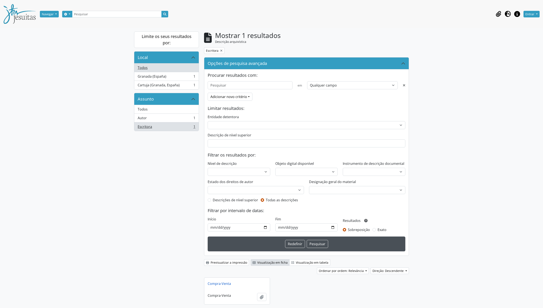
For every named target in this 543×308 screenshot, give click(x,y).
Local (143, 57)
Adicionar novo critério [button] (228, 96)
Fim (278, 219)
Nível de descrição (222, 163)
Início (212, 219)
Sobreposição (359, 229)
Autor (166, 119)
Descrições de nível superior (235, 200)
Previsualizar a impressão (228, 262)
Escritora (166, 127)
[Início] (21, 14)
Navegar (48, 14)
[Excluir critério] (404, 85)
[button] (498, 14)
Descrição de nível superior (229, 135)
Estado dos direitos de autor (230, 181)
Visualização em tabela (311, 262)
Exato (382, 229)
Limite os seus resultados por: (167, 40)
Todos (143, 67)
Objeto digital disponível (294, 163)
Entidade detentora (223, 117)
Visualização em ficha (272, 262)
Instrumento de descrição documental (373, 163)
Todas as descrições (282, 200)
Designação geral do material (332, 181)
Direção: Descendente (388, 271)
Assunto (146, 99)
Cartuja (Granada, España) (166, 86)
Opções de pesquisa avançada (237, 63)
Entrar (530, 14)
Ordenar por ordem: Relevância (342, 271)
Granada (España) (166, 77)
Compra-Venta (219, 283)
